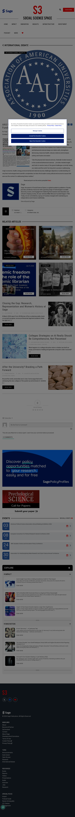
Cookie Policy (58, 125)
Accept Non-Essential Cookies (37, 135)
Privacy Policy (50, 125)
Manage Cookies (37, 130)
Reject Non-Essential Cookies (38, 141)
